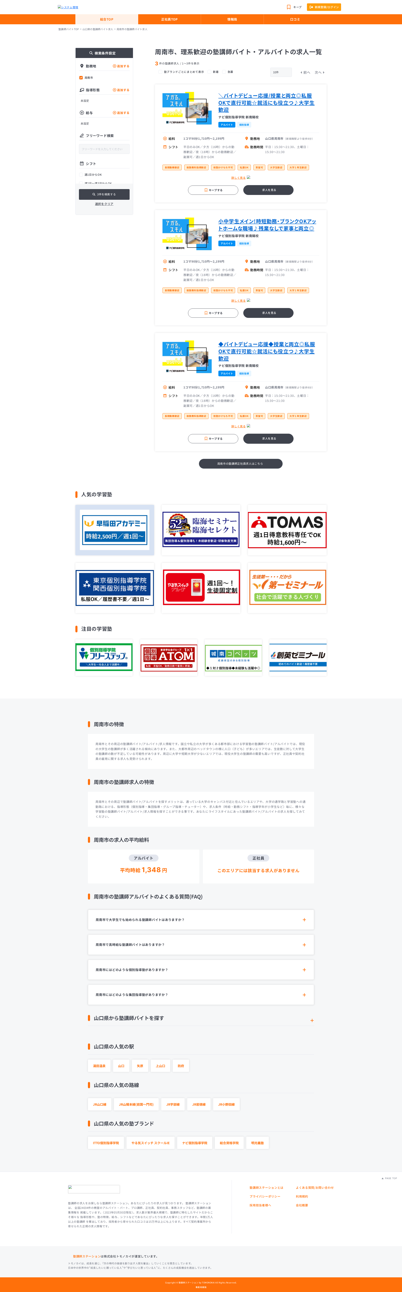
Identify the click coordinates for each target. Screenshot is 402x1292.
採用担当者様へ (260, 1205)
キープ (297, 7)
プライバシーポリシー (265, 1196)
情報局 (232, 19)
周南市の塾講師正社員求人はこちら (240, 463)
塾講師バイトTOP (68, 29)
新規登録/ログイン (327, 7)
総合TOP (106, 19)
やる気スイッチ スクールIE (150, 1143)
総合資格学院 (229, 1143)
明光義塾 (257, 1143)
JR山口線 (99, 1104)
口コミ (295, 19)
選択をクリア (104, 203)
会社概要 (302, 1205)
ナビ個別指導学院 (194, 1143)
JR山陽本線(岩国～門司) (136, 1104)
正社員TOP (169, 19)
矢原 (140, 1066)
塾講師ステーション (87, 1256)
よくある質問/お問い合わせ (315, 1187)
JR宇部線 (173, 1104)
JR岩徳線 (199, 1104)
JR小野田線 (226, 1104)
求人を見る (269, 190)
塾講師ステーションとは (266, 1187)
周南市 (89, 78)
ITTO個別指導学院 (106, 1143)
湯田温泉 (99, 1066)
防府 (181, 1066)
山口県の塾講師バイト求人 (97, 29)
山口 (121, 1066)
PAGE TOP (390, 1178)
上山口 (160, 1066)
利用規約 (302, 1196)
